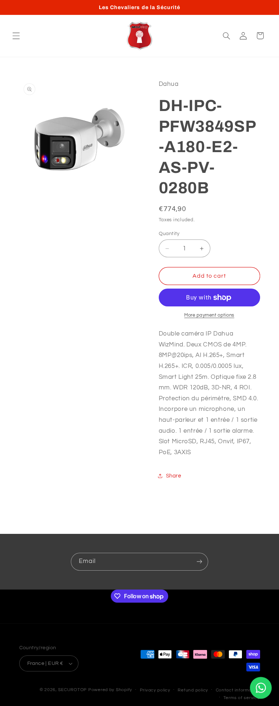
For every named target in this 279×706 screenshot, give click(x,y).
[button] (16, 35)
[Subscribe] (199, 562)
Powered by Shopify (110, 690)
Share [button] (173, 476)
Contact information (238, 690)
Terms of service (241, 698)
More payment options (209, 315)
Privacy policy (155, 690)
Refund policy (193, 690)
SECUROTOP (72, 690)
